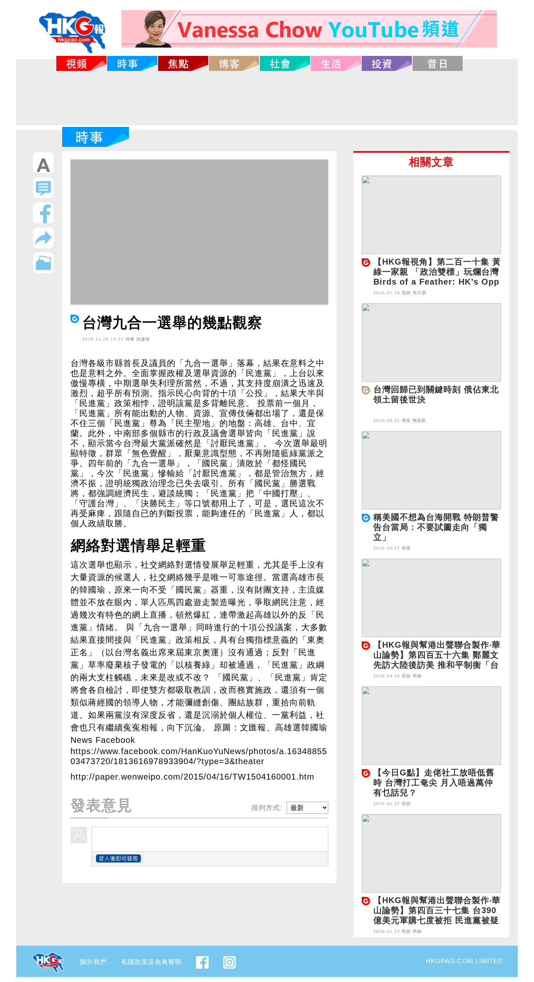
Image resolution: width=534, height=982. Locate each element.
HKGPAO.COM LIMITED (464, 960)
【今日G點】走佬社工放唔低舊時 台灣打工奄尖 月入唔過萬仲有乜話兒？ (433, 782)
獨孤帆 (419, 420)
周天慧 (419, 292)
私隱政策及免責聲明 (151, 961)
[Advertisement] (267, 98)
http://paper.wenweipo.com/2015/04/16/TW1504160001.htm (193, 776)
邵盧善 (143, 339)
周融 (417, 676)
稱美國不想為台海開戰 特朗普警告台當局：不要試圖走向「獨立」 (436, 527)
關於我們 (93, 961)
